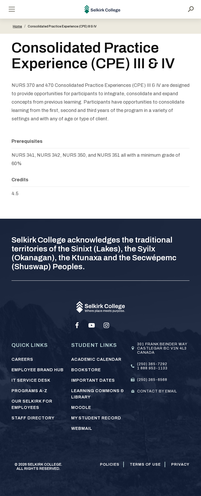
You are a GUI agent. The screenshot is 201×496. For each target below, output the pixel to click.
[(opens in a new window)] (77, 325)
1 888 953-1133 (152, 368)
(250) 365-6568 (152, 380)
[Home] (102, 9)
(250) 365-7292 (152, 364)
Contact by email (157, 391)
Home (17, 26)
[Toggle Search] (191, 9)
